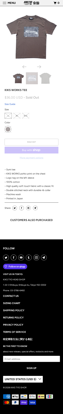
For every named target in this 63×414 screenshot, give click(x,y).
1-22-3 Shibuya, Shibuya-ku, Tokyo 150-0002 (24, 285)
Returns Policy (13, 317)
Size (7, 109)
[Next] (38, 66)
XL (17, 116)
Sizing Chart (11, 303)
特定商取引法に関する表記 (17, 339)
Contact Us (11, 296)
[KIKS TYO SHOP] (31, 3)
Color (7, 122)
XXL (26, 116)
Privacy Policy (13, 324)
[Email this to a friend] (35, 208)
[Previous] (24, 66)
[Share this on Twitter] (14, 208)
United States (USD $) (21, 379)
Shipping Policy (13, 310)
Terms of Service (14, 332)
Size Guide (10, 104)
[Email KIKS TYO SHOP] (44, 257)
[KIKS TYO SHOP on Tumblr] (29, 257)
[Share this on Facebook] (21, 208)
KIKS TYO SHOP (18, 387)
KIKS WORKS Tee (16, 90)
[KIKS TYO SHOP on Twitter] (6, 257)
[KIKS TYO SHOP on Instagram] (37, 257)
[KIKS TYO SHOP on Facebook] (14, 257)
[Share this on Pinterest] (28, 208)
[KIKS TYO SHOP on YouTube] (21, 257)
